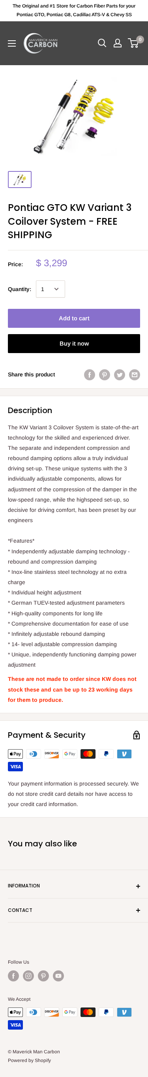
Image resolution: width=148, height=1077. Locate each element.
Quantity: (19, 289)
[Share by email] (134, 374)
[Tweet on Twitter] (119, 374)
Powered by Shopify (29, 1060)
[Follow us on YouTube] (58, 975)
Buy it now (74, 343)
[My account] (118, 43)
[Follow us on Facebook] (13, 975)
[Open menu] (12, 43)
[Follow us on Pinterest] (43, 975)
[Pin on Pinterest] (104, 374)
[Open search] (102, 43)
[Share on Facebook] (89, 374)
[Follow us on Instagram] (28, 975)
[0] (134, 43)
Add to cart (74, 318)
